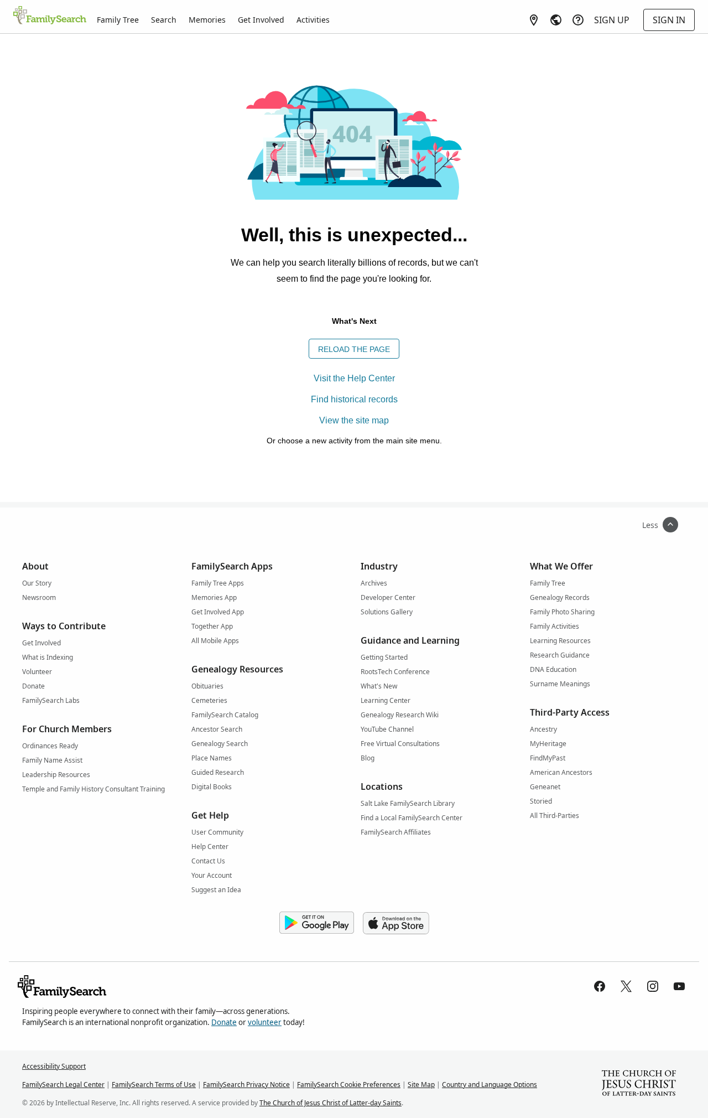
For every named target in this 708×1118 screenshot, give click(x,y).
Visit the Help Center (354, 378)
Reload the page (354, 349)
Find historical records (354, 399)
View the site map (354, 420)
